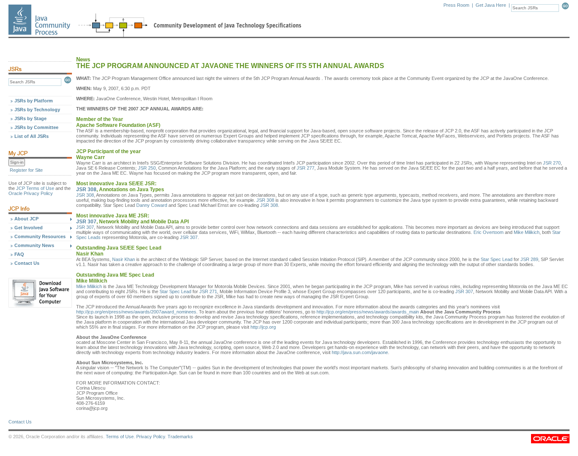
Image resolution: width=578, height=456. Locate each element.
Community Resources (40, 236)
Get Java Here (491, 5)
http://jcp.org (263, 327)
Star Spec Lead (496, 259)
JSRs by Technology (37, 109)
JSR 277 (305, 167)
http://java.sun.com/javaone (360, 352)
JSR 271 (208, 291)
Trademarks (180, 436)
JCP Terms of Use (35, 188)
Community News (34, 245)
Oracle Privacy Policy (30, 193)
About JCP (26, 218)
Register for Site (26, 170)
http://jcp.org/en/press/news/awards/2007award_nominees (136, 311)
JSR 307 (86, 222)
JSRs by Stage (30, 118)
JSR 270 (552, 162)
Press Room (456, 5)
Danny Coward (151, 205)
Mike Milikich (526, 232)
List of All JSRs (31, 136)
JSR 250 (147, 167)
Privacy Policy (150, 436)
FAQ (19, 254)
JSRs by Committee (36, 127)
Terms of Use (120, 436)
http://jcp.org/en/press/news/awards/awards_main (368, 311)
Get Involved (28, 227)
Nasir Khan (123, 259)
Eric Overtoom (488, 232)
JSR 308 (86, 189)
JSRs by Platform (33, 100)
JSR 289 (529, 259)
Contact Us (26, 263)
